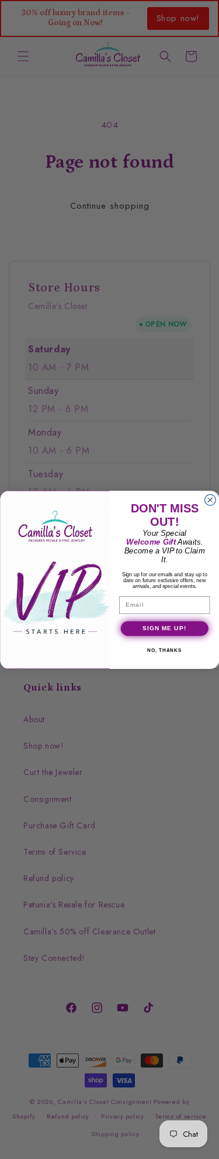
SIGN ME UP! (164, 628)
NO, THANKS (164, 650)
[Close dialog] (209, 499)
